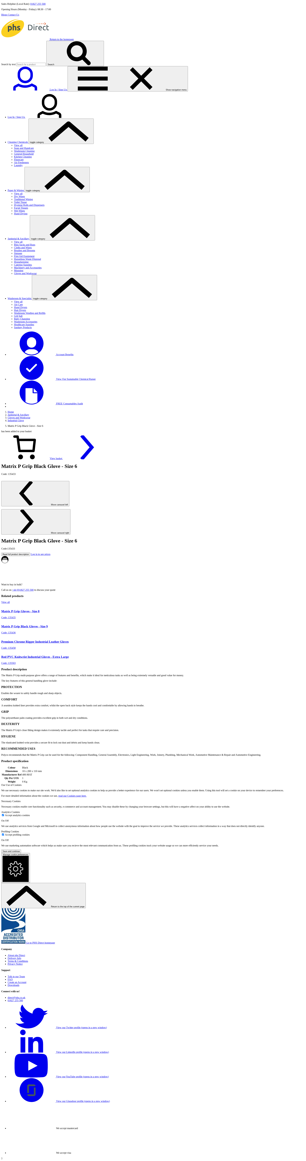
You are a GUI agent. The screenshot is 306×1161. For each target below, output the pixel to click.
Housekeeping (21, 262)
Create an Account (17, 982)
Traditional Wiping (23, 199)
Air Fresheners (21, 162)
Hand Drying (20, 213)
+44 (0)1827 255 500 (23, 590)
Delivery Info (14, 958)
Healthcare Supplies (24, 324)
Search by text (8, 64)
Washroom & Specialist (20, 298)
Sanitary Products (23, 327)
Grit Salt (18, 316)
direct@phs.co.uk (16, 997)
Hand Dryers (20, 307)
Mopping (18, 270)
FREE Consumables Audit (69, 403)
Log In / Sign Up (17, 117)
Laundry (18, 165)
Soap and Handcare (24, 148)
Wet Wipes (19, 210)
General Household (24, 154)
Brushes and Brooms (24, 250)
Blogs (4, 14)
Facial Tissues (21, 208)
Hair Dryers (20, 310)
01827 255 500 (38, 4)
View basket (56, 458)
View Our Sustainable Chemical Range (75, 379)
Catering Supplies (23, 264)
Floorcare (19, 159)
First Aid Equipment (24, 256)
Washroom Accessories (25, 321)
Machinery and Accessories (28, 267)
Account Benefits (64, 354)
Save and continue (11, 851)
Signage (18, 253)
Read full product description (16, 554)
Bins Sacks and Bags (24, 244)
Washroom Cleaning (24, 151)
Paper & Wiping (16, 190)
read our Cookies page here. (72, 795)
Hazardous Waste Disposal (27, 259)
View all (18, 145)
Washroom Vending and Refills (29, 313)
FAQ (10, 979)
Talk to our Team (16, 976)
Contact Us (13, 14)
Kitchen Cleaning (23, 156)
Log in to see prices (40, 554)
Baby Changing (22, 318)
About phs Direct (16, 955)
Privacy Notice (15, 964)
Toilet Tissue (20, 202)
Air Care (18, 304)
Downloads (13, 985)
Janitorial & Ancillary (19, 238)
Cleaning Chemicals (18, 142)
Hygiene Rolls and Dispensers (29, 205)
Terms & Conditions (18, 961)
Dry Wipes (19, 196)
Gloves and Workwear (25, 273)
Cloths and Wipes (23, 247)
